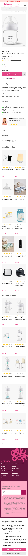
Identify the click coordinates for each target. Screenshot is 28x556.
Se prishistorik (5, 70)
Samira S (11, 118)
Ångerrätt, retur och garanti (18, 463)
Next (25, 30)
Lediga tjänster (15, 475)
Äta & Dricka (12, 11)
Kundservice (3, 463)
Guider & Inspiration (5, 470)
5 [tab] (17, 49)
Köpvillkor (3, 466)
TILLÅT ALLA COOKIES (14, 549)
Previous (3, 30)
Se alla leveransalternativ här (8, 141)
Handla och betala (16, 468)
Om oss (2, 477)
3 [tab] (13, 49)
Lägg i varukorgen (12, 74)
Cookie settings (4, 473)
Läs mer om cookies (7, 545)
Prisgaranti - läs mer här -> (9, 110)
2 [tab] (12, 49)
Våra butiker (15, 473)
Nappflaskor (5, 12)
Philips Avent (5, 52)
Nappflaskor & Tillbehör (21, 11)
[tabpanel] (14, 30)
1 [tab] (10, 49)
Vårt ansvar (3, 475)
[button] (2, 4)
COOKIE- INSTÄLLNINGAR (14, 553)
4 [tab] (15, 49)
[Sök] (3, 9)
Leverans (14, 466)
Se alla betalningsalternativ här (9, 140)
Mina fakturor (4, 468)
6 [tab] (18, 49)
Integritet (14, 470)
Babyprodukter (5, 11)
